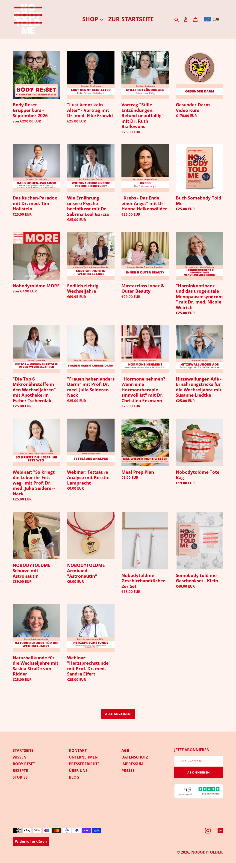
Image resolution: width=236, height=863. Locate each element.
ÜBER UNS (78, 770)
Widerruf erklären (31, 841)
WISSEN (20, 757)
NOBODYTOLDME (207, 852)
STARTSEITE (23, 750)
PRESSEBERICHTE (84, 763)
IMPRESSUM (132, 763)
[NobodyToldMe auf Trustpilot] (199, 797)
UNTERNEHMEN (83, 757)
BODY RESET (24, 763)
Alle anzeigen (118, 714)
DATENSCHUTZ (134, 757)
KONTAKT (78, 750)
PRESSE (128, 770)
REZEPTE (20, 770)
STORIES (20, 777)
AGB (125, 750)
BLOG (74, 777)
